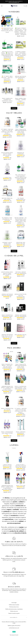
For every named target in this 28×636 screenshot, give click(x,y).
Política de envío (14, 611)
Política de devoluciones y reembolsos (14, 609)
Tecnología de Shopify (14, 634)
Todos (14, 108)
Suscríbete (13, 617)
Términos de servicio (14, 606)
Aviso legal (14, 602)
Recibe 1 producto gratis (14, 613)
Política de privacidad (14, 604)
